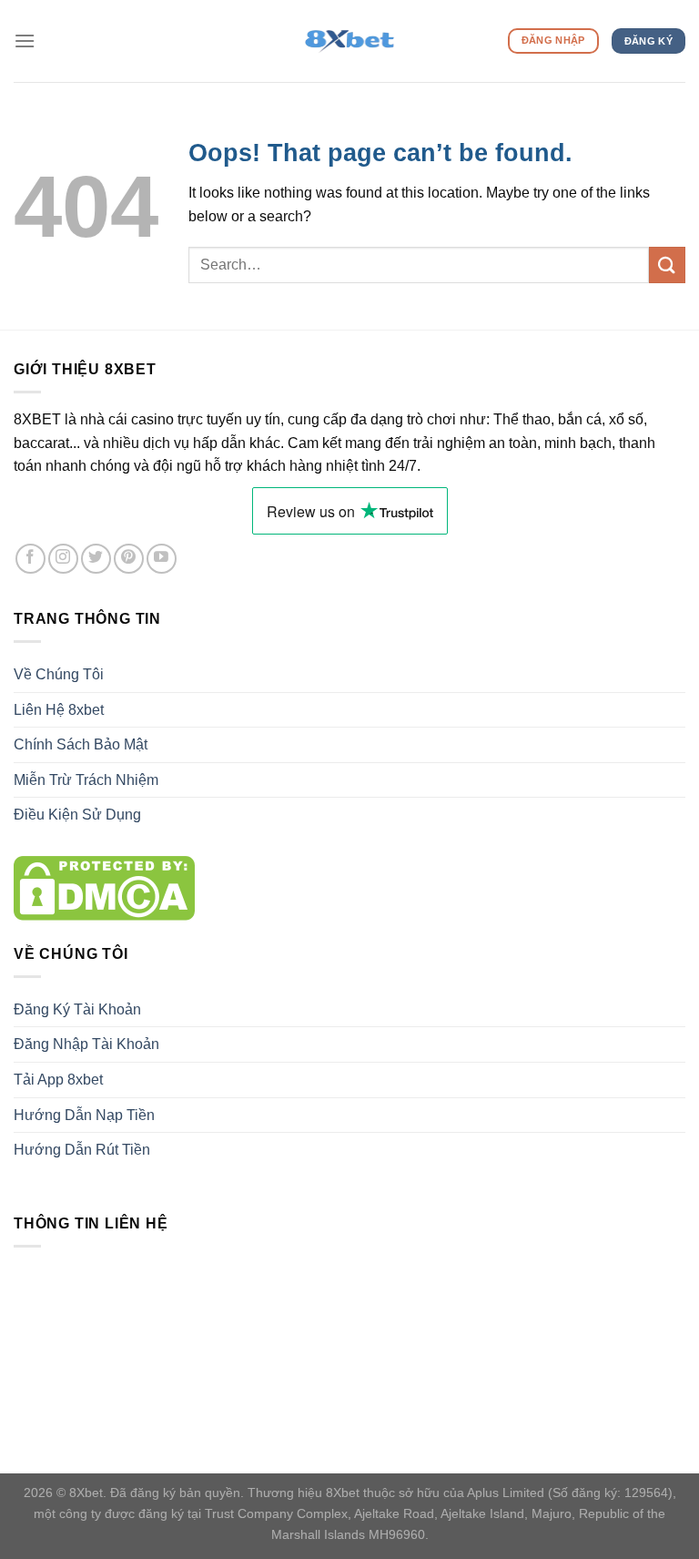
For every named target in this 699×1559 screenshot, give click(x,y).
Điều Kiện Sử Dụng (77, 814)
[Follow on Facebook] (30, 559)
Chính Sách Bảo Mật (80, 744)
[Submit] (667, 264)
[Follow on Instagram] (63, 559)
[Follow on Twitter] (96, 559)
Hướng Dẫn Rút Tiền (82, 1149)
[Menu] (24, 40)
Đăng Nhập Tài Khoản (86, 1044)
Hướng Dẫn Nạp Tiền (84, 1115)
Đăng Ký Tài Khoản (77, 1009)
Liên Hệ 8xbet (59, 710)
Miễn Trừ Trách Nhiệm (86, 780)
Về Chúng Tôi (59, 674)
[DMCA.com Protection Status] (104, 886)
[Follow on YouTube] (162, 559)
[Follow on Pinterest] (129, 559)
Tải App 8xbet (58, 1079)
